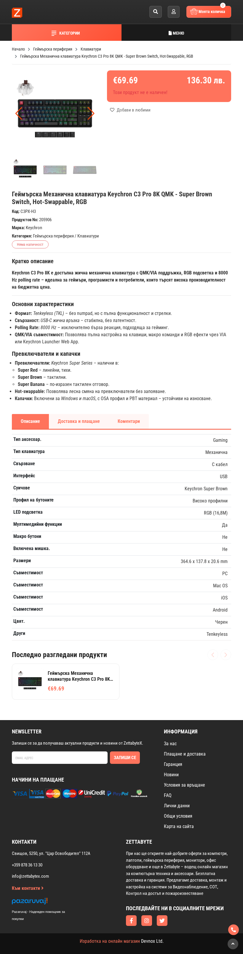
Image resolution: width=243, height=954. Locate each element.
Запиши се (125, 757)
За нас (170, 743)
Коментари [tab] (129, 421)
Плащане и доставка (185, 754)
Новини (171, 774)
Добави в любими (133, 110)
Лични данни (177, 806)
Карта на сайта (179, 826)
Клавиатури (88, 236)
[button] (91, 113)
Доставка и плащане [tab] (79, 421)
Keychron (34, 227)
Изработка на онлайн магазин (110, 941)
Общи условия (178, 816)
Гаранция (173, 764)
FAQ (168, 795)
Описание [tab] (30, 421)
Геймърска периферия (53, 236)
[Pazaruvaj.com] (44, 903)
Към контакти (26, 888)
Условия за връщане (184, 785)
